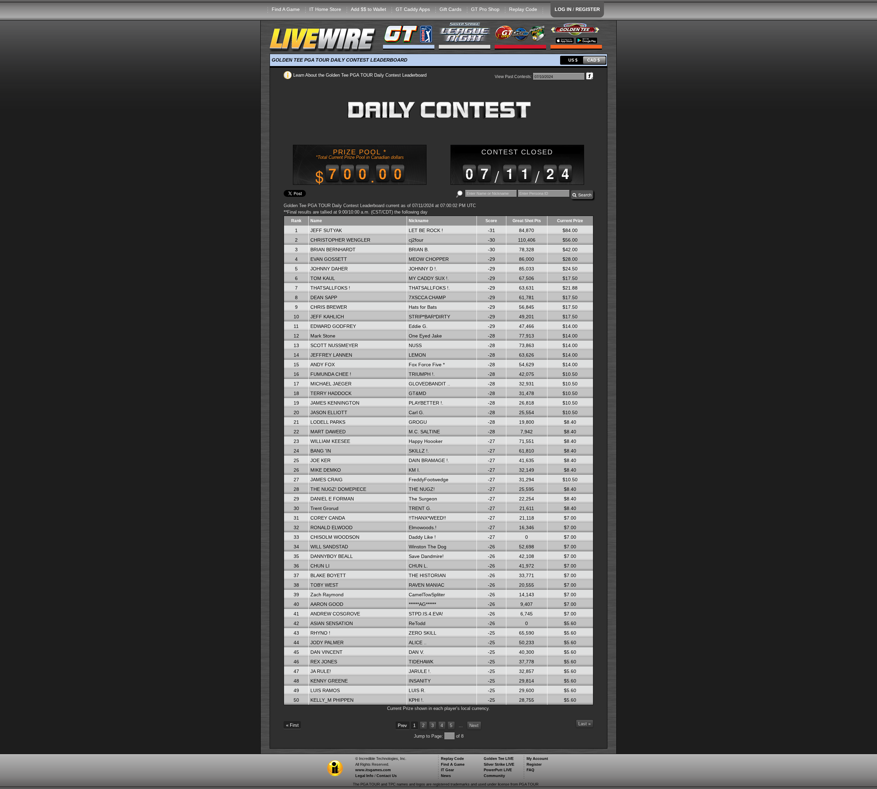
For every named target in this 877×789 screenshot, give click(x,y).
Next (474, 725)
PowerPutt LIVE (498, 770)
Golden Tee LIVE (499, 758)
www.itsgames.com (373, 770)
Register (534, 764)
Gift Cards (450, 9)
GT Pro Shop (485, 9)
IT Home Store (325, 9)
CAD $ (593, 60)
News (446, 776)
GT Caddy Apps (413, 9)
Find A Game (286, 9)
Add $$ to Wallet (368, 9)
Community (494, 776)
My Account (537, 758)
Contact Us (386, 776)
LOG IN (563, 9)
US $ (573, 60)
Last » (584, 723)
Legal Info (364, 776)
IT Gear (447, 770)
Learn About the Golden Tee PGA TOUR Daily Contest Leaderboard (359, 75)
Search (584, 195)
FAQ (530, 770)
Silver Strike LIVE (499, 764)
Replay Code (523, 9)
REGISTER (588, 9)
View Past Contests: (513, 76)
